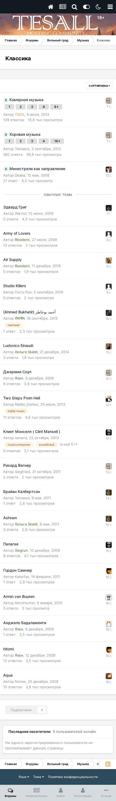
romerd (21, 438)
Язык (23, 777)
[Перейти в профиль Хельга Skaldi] (109, 346)
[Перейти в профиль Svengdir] (109, 571)
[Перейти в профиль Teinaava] (109, 492)
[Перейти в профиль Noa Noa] (109, 208)
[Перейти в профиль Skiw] (109, 170)
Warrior (20, 213)
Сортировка (98, 85)
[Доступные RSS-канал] (107, 764)
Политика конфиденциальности (73, 777)
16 (56, 141)
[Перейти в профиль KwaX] (109, 399)
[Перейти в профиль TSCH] (109, 101)
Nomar (20, 681)
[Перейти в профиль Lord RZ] (109, 260)
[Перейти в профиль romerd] (109, 432)
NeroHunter (25, 603)
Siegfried (22, 471)
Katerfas (22, 576)
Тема (37, 777)
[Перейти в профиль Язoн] (109, 624)
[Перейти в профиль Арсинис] (109, 676)
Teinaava (22, 149)
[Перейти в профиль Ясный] (109, 597)
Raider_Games (26, 404)
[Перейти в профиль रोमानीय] (109, 313)
